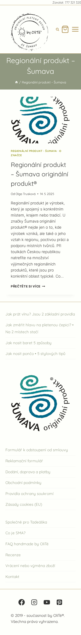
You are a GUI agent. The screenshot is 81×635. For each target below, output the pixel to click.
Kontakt (12, 576)
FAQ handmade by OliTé (27, 543)
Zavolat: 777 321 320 (66, 2)
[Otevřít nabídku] (75, 29)
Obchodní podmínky (23, 482)
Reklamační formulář (24, 460)
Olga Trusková (26, 194)
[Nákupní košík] (65, 29)
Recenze (13, 554)
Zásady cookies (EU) (23, 504)
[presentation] (40, 120)
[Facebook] (21, 602)
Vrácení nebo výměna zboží (30, 565)
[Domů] (16, 82)
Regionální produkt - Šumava (34, 151)
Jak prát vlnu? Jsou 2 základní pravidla (40, 314)
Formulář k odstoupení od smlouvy (36, 449)
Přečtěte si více (28, 286)
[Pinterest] (59, 602)
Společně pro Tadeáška (26, 522)
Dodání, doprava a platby (27, 471)
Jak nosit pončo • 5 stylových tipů (35, 353)
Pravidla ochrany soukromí (29, 493)
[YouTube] (46, 602)
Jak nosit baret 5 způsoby (28, 342)
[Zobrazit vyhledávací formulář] (57, 29)
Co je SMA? (15, 532)
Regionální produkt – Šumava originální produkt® (39, 174)
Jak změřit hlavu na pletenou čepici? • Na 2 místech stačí (39, 328)
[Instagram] (34, 602)
